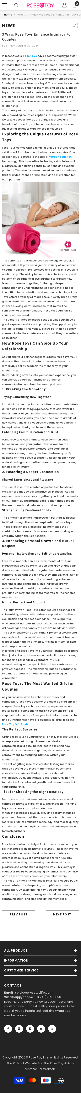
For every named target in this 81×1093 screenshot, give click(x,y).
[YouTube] (41, 1029)
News (20, 14)
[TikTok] (30, 1029)
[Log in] (64, 5)
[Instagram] (19, 1029)
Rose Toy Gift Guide (15, 724)
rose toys (30, 56)
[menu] (4, 5)
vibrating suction (60, 157)
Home (8, 14)
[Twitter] (52, 1029)
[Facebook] (8, 1029)
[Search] (16, 5)
